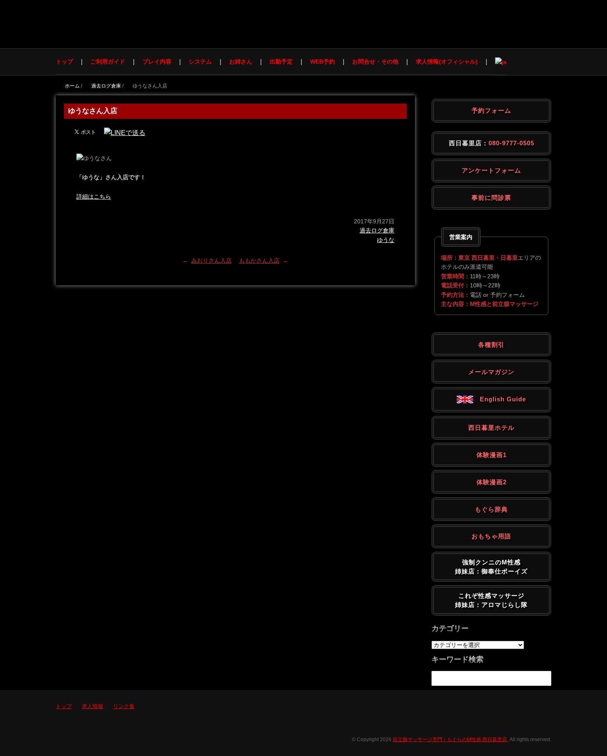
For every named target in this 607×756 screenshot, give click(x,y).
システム (200, 61)
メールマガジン (491, 371)
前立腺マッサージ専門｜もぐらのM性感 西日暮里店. (450, 739)
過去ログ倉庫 (377, 230)
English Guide (499, 399)
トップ (64, 61)
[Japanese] (501, 61)
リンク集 (124, 706)
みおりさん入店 (211, 260)
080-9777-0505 (511, 143)
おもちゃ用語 (491, 536)
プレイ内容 (156, 61)
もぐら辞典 (491, 509)
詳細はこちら (93, 196)
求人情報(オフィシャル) (447, 61)
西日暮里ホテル (491, 427)
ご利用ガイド (107, 61)
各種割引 (491, 344)
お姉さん (240, 61)
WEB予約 (322, 61)
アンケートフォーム (491, 170)
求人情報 (92, 706)
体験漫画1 (492, 454)
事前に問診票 (491, 197)
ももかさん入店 (259, 260)
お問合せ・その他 (375, 61)
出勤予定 (281, 61)
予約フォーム (491, 110)
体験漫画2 (492, 482)
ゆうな (385, 240)
